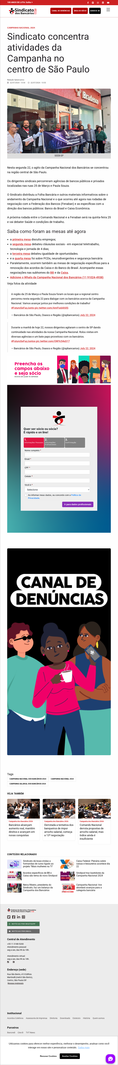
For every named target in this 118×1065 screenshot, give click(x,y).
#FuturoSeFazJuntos (23, 341)
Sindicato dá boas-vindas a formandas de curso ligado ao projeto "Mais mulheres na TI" (38, 864)
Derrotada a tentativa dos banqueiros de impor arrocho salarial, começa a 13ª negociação (58, 830)
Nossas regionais (15, 983)
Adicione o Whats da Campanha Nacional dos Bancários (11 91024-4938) (56, 277)
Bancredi (11, 1032)
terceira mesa (21, 253)
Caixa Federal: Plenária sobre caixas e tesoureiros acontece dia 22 (93, 864)
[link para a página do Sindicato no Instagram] (98, 3)
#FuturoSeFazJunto (22, 308)
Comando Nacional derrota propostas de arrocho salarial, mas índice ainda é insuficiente (92, 831)
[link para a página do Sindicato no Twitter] (93, 3)
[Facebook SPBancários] (14, 917)
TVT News (30, 1032)
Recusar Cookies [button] (48, 1056)
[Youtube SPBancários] (29, 917)
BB (52, 272)
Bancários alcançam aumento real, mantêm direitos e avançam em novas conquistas (22, 830)
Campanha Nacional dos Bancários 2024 (27, 779)
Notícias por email (21, 931)
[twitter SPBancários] (9, 917)
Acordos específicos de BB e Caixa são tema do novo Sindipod (40, 874)
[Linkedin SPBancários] (19, 917)
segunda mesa (21, 244)
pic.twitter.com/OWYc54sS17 (53, 341)
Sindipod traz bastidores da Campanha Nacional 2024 (90, 874)
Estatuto (76, 1018)
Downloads (65, 1018)
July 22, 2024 (87, 315)
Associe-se (95, 11)
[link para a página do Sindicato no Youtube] (108, 3)
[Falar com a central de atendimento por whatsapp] (14, 962)
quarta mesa (23, 258)
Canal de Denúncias (61, 11)
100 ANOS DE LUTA (20, 2)
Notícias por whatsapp (23, 924)
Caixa (64, 272)
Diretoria (53, 1018)
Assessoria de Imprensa (36, 1018)
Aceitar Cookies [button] (70, 1056)
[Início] (36, 11)
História (86, 1018)
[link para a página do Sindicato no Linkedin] (103, 3)
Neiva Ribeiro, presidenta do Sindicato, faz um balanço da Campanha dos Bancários (38, 887)
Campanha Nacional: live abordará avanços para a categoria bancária (89, 887)
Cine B (20, 1032)
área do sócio (80, 11)
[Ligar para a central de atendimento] (8, 962)
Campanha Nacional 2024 (62, 779)
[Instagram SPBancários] (24, 917)
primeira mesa (21, 239)
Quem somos (98, 1018)
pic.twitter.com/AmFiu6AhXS (51, 308)
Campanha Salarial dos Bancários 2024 (27, 784)
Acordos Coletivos (15, 1018)
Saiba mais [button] (84, 1047)
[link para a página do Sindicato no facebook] (88, 3)
